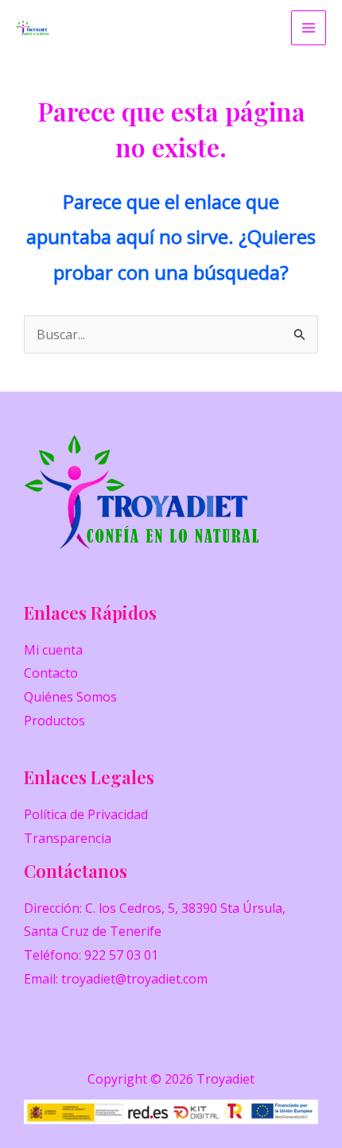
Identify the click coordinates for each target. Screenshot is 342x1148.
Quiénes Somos (70, 696)
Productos (54, 720)
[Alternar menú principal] (308, 27)
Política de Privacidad (86, 814)
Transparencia (67, 838)
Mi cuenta (53, 650)
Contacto (51, 673)
